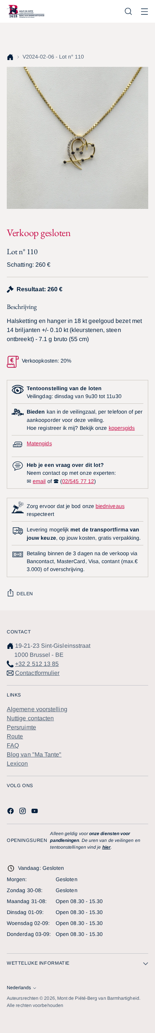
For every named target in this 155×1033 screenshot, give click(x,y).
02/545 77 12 (78, 481)
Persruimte (21, 727)
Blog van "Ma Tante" (34, 754)
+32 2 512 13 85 (37, 664)
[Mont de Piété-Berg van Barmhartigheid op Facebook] (11, 812)
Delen (25, 593)
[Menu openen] (144, 11)
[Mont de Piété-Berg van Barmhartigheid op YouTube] (35, 812)
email (39, 481)
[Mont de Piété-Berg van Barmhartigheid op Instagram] (23, 812)
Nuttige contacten (30, 718)
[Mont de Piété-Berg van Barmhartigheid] (25, 11)
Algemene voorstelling (37, 709)
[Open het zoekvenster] (128, 11)
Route (15, 736)
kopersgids (122, 428)
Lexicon (17, 763)
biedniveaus (110, 506)
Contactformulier (37, 673)
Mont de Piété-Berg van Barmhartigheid (98, 998)
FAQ (13, 745)
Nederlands (19, 987)
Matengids (39, 443)
